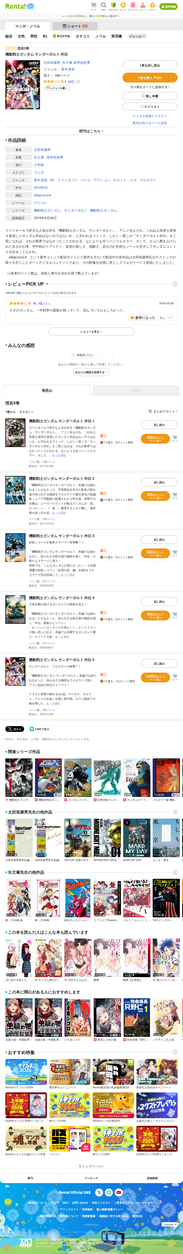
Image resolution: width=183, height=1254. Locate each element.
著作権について (69, 1216)
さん (42, 303)
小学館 (39, 164)
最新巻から (26, 412)
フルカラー (147, 179)
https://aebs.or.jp (44, 1246)
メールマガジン (145, 1202)
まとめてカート (164, 411)
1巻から (10, 412)
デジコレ (40, 202)
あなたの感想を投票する (90, 372)
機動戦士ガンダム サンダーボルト (60, 210)
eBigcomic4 (42, 195)
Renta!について (37, 1202)
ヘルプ (55, 1202)
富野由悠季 (81, 62)
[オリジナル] (61, 36)
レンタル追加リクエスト (150, 115)
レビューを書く (58, 88)
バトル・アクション (95, 179)
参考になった (145, 317)
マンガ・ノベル (27, 26)
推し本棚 (152, 96)
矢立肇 (67, 62)
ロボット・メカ (125, 179)
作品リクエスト (101, 1202)
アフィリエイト (69, 1209)
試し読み (159, 425)
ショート (77, 26)
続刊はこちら (90, 130)
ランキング (91, 1178)
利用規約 (87, 1209)
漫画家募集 (89, 1216)
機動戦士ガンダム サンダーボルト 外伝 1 (61, 420)
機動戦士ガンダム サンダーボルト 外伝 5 (61, 659)
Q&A (65, 1202)
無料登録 (170, 6)
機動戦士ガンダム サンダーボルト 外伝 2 (61, 478)
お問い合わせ (80, 1202)
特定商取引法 (48, 1216)
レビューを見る (90, 331)
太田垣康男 (52, 62)
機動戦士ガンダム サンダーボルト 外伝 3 (61, 535)
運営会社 (137, 1216)
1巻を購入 (150, 77)
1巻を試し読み (150, 65)
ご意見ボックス (123, 1202)
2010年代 (41, 187)
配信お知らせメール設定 (150, 122)
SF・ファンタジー (64, 179)
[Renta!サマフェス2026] (30, 6)
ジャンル (135, 36)
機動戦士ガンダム (103, 210)
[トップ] (15, 6)
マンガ (39, 172)
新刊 (30, 1178)
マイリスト (152, 106)
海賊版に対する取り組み (114, 1216)
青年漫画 (68, 69)
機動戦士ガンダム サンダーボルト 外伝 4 (61, 597)
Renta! (9, 739)
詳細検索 (152, 1178)
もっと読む (59, 455)
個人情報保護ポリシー (109, 1209)
